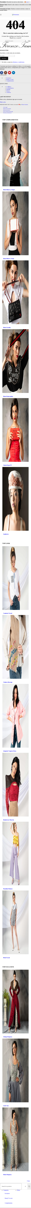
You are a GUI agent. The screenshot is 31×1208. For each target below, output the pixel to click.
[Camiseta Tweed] (15, 578)
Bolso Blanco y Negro (9, 189)
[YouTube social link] (9, 72)
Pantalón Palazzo (7, 888)
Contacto (8, 92)
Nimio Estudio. (25, 104)
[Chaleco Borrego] (15, 647)
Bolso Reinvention (8, 396)
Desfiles (8, 89)
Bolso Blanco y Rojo (8, 258)
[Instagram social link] (5, 72)
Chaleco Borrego (7, 682)
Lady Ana (6, 1105)
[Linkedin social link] (13, 72)
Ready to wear (10, 79)
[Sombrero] (15, 499)
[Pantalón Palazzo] (15, 854)
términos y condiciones (18, 62)
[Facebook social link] (1, 72)
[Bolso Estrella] (15, 292)
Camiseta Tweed (7, 613)
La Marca (8, 86)
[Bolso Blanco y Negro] (15, 155)
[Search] (29, 41)
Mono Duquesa (7, 1174)
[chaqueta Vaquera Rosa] (15, 716)
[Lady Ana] (15, 1071)
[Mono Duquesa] (15, 1139)
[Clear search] (25, 41)
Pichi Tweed (6, 957)
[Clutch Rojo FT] (15, 430)
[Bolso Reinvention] (15, 361)
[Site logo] (15, 14)
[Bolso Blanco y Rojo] (15, 223)
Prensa (8, 91)
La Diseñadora (10, 88)
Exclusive (8, 78)
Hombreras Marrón (8, 820)
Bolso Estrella (7, 327)
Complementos (10, 80)
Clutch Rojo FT (7, 465)
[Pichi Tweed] (15, 923)
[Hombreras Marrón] (15, 785)
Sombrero (6, 534)
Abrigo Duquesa (7, 1036)
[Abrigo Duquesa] (15, 1002)
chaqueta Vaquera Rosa (9, 751)
